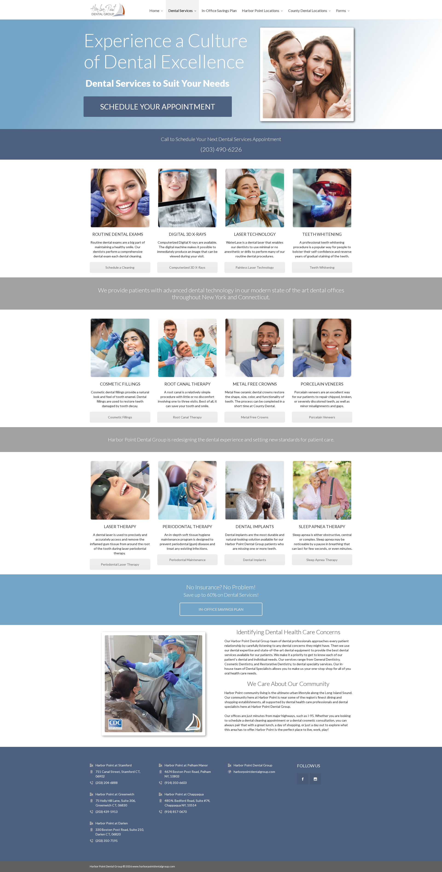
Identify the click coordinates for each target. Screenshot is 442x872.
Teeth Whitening (322, 267)
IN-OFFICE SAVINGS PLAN (221, 609)
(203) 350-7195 (107, 841)
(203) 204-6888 (107, 783)
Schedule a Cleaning (119, 267)
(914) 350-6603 (176, 783)
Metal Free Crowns (254, 417)
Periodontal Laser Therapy (120, 564)
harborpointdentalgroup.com (254, 772)
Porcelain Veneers (322, 417)
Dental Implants (254, 560)
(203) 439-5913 (107, 812)
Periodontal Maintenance (187, 560)
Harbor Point (265, 729)
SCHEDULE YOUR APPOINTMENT (157, 106)
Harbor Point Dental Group (250, 641)
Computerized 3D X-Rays (187, 267)
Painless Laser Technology (255, 267)
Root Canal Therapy (187, 417)
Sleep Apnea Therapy (321, 560)
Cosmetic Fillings (120, 417)
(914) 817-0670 (176, 812)
